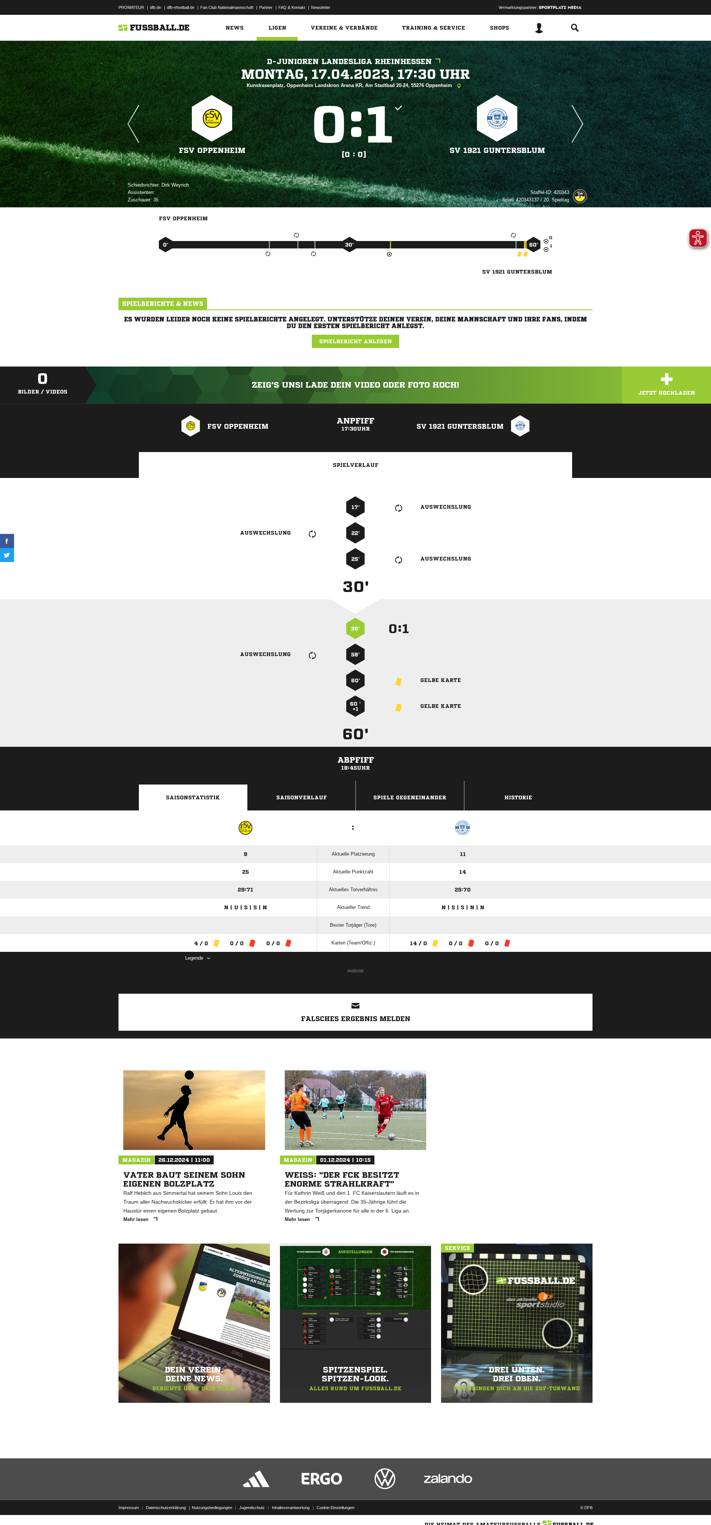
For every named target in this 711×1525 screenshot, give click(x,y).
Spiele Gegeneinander (409, 797)
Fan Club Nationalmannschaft (226, 7)
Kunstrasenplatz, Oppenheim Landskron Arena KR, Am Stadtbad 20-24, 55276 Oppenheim (350, 85)
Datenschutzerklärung (166, 1507)
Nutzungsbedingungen (212, 1507)
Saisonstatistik (193, 797)
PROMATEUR (131, 7)
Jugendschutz (252, 1507)
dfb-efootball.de (180, 7)
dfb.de (155, 7)
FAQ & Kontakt (291, 7)
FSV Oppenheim (212, 150)
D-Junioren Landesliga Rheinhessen (349, 62)
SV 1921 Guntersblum (497, 150)
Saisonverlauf (301, 797)
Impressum (128, 1507)
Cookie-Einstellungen (335, 1507)
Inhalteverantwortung (291, 1507)
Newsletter (320, 7)
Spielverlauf (355, 465)
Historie (518, 797)
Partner (266, 7)
